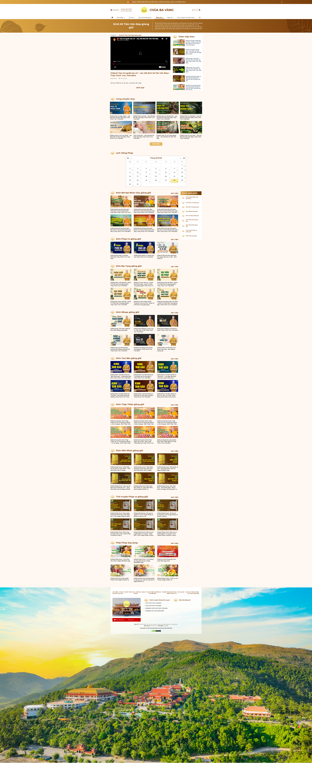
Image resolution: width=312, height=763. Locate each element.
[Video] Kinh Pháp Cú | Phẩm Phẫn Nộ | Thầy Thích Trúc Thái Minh (120, 257)
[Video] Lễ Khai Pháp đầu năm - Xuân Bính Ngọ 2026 (166, 560)
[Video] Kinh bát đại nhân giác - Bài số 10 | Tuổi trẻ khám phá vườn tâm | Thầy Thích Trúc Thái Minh (144, 211)
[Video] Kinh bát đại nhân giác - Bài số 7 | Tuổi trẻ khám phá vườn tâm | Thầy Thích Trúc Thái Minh (144, 230)
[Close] (281, 2)
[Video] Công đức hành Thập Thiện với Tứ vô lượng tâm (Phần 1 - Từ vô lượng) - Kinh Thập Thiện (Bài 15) (120, 441)
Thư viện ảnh (152, 593)
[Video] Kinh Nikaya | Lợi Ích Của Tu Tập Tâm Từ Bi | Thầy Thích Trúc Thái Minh (143, 330)
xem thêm (174, 193)
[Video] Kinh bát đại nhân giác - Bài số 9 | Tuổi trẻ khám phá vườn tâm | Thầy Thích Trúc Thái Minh (167, 211)
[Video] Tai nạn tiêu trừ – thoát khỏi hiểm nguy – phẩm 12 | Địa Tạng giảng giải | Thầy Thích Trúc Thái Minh (144, 284)
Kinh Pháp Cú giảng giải (128, 239)
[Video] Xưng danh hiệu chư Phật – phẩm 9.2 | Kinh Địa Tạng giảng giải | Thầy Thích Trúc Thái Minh (167, 303)
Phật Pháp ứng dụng (127, 543)
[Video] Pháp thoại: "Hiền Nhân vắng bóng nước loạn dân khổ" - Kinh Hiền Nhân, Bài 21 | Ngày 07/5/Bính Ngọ (143, 468)
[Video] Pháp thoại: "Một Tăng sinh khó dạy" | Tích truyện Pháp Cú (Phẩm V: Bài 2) (120, 533)
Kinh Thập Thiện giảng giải (130, 404)
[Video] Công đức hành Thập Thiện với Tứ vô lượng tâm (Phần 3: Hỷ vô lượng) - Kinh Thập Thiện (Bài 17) (144, 422)
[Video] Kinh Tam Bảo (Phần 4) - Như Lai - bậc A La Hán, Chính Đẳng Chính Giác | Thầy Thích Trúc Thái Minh (167, 395)
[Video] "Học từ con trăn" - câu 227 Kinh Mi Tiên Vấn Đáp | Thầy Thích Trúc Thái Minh (191, 137)
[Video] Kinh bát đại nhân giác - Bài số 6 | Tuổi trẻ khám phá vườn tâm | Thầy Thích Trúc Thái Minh (167, 230)
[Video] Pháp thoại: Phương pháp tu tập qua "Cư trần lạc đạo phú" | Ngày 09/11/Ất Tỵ (144, 580)
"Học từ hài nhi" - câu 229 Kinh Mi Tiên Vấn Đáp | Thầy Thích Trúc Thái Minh (143, 137)
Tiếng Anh (116, 10)
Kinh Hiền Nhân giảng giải (129, 450)
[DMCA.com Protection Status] (156, 630)
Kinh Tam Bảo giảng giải (128, 358)
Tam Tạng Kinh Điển (193, 593)
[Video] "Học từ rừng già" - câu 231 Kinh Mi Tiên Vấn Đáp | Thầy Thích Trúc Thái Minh (190, 117)
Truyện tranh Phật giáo (169, 592)
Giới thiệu (120, 17)
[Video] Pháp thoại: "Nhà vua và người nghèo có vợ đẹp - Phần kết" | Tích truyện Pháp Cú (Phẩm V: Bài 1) (144, 533)
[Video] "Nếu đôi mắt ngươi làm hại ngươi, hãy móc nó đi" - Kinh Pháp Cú (167, 257)
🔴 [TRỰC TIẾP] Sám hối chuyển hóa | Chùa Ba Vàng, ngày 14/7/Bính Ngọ (157, 2)
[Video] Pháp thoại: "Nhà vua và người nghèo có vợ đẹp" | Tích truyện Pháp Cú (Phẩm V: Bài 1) (167, 533)
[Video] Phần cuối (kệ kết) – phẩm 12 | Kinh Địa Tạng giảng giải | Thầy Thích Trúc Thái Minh (120, 284)
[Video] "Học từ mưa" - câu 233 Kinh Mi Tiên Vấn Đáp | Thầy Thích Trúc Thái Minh (144, 117)
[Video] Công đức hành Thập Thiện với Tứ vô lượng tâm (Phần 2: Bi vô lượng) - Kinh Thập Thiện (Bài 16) (167, 422)
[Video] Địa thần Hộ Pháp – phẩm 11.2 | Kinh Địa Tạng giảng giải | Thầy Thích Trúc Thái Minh (167, 284)
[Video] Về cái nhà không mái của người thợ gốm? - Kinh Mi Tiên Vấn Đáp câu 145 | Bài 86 (193, 87)
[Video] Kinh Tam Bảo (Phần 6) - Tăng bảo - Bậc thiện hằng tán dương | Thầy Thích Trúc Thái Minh (120, 395)
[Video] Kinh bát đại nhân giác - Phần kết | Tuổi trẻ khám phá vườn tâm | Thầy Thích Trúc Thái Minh (120, 211)
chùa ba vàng (162, 10)
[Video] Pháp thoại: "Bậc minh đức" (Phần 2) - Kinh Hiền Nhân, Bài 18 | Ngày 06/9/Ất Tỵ (143, 487)
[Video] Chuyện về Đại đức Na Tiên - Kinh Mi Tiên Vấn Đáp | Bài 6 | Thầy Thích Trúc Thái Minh (193, 43)
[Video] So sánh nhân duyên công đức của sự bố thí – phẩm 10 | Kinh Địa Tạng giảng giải (144, 303)
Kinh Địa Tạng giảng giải (129, 266)
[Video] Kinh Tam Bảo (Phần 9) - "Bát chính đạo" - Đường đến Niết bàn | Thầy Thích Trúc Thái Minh (120, 376)
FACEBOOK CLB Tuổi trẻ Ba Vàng (154, 610)
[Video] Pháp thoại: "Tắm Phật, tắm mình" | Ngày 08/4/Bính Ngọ (120, 560)
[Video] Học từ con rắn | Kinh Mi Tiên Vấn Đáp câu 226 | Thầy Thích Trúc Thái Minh (193, 69)
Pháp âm (159, 17)
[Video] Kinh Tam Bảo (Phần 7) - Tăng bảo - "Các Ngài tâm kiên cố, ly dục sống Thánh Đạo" (167, 376)
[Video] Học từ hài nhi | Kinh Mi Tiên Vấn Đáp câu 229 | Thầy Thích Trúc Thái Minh (193, 60)
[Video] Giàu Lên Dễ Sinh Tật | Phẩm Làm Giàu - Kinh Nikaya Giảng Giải (166, 349)
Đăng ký (131, 620)
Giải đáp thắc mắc (117, 593)
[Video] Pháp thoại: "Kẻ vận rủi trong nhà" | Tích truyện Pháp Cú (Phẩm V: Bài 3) (167, 514)
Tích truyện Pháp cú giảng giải (132, 496)
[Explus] (140, 92)
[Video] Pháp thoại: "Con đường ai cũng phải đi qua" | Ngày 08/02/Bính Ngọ (143, 561)
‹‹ (128, 158)
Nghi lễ (169, 17)
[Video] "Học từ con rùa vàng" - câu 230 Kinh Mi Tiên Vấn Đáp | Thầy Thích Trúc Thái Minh (121, 137)
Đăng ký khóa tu (172, 593)
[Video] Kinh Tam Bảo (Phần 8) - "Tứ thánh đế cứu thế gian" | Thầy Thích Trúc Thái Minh (143, 376)
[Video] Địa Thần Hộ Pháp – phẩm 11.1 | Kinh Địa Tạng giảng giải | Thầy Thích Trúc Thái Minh (120, 303)
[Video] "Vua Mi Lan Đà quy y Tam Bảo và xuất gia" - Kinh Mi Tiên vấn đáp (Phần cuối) (193, 52)
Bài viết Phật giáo (145, 17)
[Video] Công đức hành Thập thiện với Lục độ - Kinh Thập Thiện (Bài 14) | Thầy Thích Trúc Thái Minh (143, 441)
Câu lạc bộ (181, 592)
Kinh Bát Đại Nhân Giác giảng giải (133, 193)
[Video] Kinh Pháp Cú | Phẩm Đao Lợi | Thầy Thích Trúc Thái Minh (144, 256)
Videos (136, 593)
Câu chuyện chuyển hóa (185, 17)
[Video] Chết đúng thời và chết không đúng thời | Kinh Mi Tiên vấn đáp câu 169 (193, 78)
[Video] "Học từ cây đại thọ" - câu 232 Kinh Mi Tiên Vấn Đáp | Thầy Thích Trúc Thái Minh (167, 117)
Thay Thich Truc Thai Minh (153, 605)
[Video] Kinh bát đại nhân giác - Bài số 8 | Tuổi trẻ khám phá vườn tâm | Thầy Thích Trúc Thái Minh (120, 230)
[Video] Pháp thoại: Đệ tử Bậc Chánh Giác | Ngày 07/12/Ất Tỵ (119, 579)
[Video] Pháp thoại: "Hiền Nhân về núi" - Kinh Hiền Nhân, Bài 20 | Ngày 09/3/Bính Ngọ (167, 468)
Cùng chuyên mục (125, 99)
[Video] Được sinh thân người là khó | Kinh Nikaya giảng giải (120, 329)
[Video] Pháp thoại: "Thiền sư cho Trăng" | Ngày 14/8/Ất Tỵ (167, 579)
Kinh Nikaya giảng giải (127, 312)
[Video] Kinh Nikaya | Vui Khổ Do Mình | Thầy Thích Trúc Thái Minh (167, 329)
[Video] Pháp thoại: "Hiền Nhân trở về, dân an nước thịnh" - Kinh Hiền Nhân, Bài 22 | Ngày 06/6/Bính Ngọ (120, 468)
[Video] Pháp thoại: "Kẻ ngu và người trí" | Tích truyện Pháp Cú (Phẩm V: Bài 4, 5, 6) (143, 514)
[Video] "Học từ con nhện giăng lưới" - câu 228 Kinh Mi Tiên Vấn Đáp (166, 137)
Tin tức (131, 17)
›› (184, 158)
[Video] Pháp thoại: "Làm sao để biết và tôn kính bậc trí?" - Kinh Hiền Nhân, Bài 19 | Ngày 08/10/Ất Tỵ (120, 487)
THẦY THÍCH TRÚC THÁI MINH (153, 603)
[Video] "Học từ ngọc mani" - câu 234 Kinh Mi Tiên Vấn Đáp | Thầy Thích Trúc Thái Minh (120, 117)
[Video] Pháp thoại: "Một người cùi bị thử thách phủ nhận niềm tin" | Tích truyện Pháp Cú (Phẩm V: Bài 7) (120, 514)
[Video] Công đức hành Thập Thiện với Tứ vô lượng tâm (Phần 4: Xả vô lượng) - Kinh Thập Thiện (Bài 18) (120, 422)
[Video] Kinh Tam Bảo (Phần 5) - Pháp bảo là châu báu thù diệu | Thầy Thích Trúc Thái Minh (143, 395)
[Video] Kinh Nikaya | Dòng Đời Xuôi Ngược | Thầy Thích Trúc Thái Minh (143, 349)
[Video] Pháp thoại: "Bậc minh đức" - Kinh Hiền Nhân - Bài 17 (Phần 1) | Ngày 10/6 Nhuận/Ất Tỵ (167, 487)
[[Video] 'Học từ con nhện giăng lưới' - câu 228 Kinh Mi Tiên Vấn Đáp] (168, 127)
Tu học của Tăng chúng (192, 592)
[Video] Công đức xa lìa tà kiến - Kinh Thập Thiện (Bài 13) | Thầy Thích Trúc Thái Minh (167, 441)
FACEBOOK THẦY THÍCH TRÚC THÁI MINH (156, 608)
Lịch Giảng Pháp (124, 153)
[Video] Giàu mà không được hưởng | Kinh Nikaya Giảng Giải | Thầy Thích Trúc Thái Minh (120, 349)
